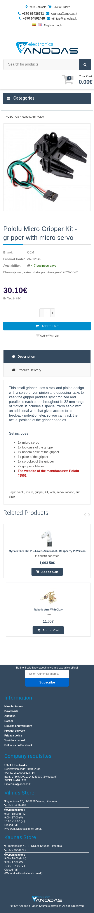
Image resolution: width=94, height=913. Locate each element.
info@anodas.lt (21, 784)
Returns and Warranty (18, 725)
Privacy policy (13, 735)
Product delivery (14, 730)
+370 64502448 (16, 805)
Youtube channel (14, 740)
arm (78, 492)
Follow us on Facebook (18, 745)
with (52, 492)
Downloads (11, 711)
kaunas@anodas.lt (63, 13)
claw (12, 496)
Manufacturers (13, 706)
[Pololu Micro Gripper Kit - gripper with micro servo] (47, 167)
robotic (69, 492)
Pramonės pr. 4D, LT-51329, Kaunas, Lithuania (34, 845)
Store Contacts (37, 7)
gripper (39, 492)
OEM (30, 252)
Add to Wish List (49, 335)
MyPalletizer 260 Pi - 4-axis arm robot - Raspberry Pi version (47, 551)
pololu (20, 492)
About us (10, 716)
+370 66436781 (16, 849)
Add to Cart (50, 326)
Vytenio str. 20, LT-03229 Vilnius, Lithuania (31, 801)
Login (59, 25)
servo (60, 492)
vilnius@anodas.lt (64, 18)
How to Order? (61, 7)
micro (29, 492)
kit (46, 492)
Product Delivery (29, 370)
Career (8, 721)
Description (26, 356)
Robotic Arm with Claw (48, 609)
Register (49, 25)
